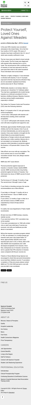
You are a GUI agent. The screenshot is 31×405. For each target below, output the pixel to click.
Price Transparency (6, 340)
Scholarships (5, 371)
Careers (5, 345)
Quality (3, 323)
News (2, 332)
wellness (9, 270)
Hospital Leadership (7, 326)
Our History (4, 329)
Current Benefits (6, 351)
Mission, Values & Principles (9, 321)
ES (28, 6)
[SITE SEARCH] (25, 2)
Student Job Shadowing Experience (11, 362)
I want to (24, 10)
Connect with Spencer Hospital (10, 360)
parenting (3, 270)
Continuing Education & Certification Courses (14, 376)
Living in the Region (7, 354)
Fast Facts (4, 335)
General (25, 43)
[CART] (28, 2)
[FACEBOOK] (25, 5)
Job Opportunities (6, 348)
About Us (5, 317)
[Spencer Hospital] (4, 4)
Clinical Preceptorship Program (10, 373)
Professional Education (12, 367)
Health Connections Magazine (10, 337)
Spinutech (11, 392)
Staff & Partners (6, 357)
